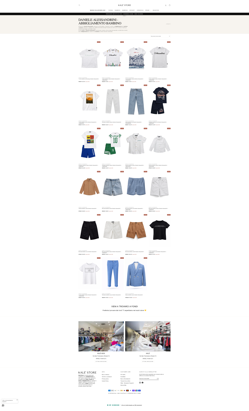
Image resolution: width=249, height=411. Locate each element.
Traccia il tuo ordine (125, 381)
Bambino (117, 10)
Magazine (156, 10)
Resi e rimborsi (105, 374)
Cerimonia (140, 10)
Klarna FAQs (123, 385)
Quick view (89, 73)
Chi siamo (123, 374)
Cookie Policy (105, 381)
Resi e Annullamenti (125, 378)
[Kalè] (148, 336)
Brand (147, 10)
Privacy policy (105, 378)
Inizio (124, 15)
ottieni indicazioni (101, 361)
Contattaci (123, 376)
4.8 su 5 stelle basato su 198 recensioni (131, 405)
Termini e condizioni (107, 376)
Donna (111, 10)
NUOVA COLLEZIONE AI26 (98, 10)
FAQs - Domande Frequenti (127, 383)
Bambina (125, 10)
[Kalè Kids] (101, 336)
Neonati (132, 10)
